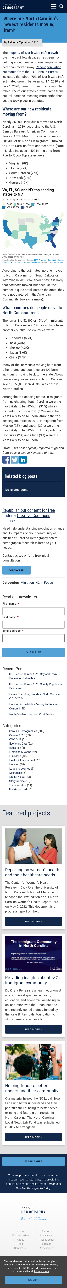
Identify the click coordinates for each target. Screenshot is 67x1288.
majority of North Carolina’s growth (33, 53)
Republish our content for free (28, 510)
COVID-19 (15, 739)
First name (10, 603)
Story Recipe (17, 781)
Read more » (33, 921)
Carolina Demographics (23, 731)
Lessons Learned (19, 768)
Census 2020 (17, 735)
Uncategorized (18, 789)
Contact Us (16, 570)
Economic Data (18, 743)
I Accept (33, 1279)
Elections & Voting (20, 752)
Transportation (17, 785)
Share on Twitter (15, 460)
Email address (12, 630)
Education (15, 747)
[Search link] (61, 6)
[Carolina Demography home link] (13, 11)
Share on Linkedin (23, 460)
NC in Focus (44, 582)
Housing (14, 764)
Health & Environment (22, 760)
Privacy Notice (41, 1271)
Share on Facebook (6, 460)
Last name (10, 617)
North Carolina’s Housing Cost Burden (31, 714)
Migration (27, 582)
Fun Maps (15, 756)
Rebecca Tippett (18, 42)
